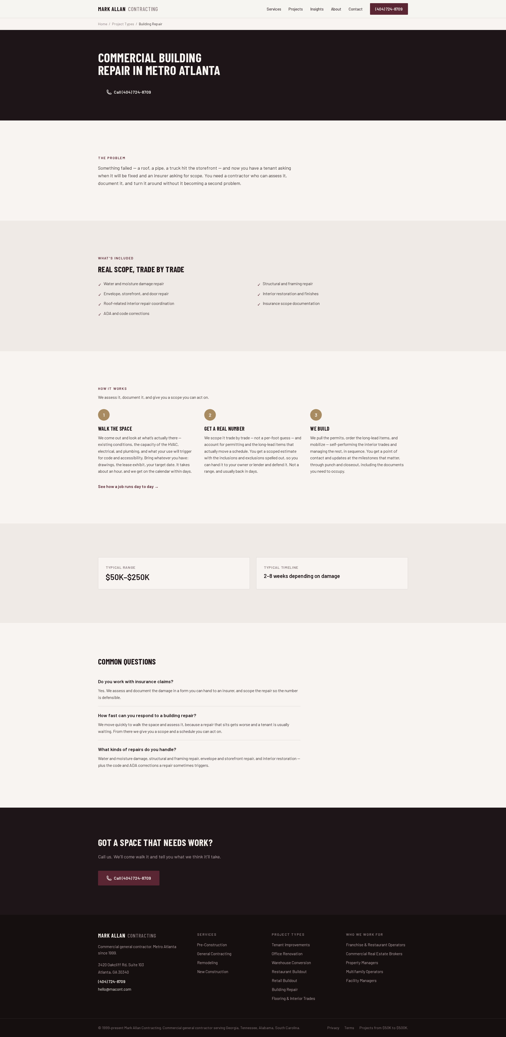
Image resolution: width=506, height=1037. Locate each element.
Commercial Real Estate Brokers (374, 953)
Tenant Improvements (291, 944)
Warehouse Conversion (291, 962)
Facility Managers (361, 980)
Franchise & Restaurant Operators (375, 944)
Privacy (333, 1027)
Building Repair (285, 989)
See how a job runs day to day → (128, 486)
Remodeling (207, 962)
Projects (296, 9)
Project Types (123, 24)
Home (102, 24)
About (336, 9)
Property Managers (362, 962)
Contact (356, 9)
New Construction (212, 971)
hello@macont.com (114, 989)
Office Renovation (287, 953)
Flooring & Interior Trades (293, 998)
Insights (317, 9)
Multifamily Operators (364, 971)
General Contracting (214, 953)
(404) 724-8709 (389, 9)
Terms (349, 1027)
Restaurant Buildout (289, 971)
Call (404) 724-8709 (132, 91)
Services (274, 9)
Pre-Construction (212, 944)
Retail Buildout (284, 980)
